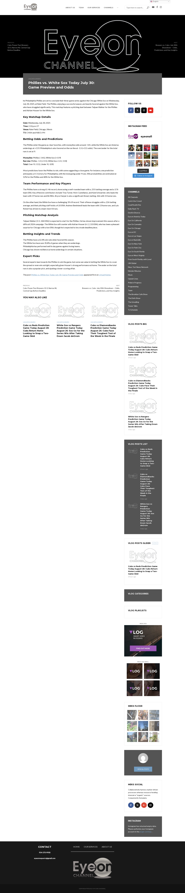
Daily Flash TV (133, 209)
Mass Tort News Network (138, 267)
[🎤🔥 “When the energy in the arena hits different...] (147, 163)
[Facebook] (131, 110)
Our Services (93, 8)
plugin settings (146, 832)
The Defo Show (134, 298)
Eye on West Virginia (136, 255)
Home (76, 846)
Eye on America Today (136, 216)
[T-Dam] (132, 737)
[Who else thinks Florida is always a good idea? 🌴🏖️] (155, 155)
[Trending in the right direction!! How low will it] (155, 148)
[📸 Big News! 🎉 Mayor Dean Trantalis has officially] (131, 163)
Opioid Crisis (133, 279)
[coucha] (143, 737)
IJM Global (132, 263)
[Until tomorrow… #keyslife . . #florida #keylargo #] (139, 155)
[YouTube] (150, 110)
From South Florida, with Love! (140, 259)
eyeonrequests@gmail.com (44, 858)
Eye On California (135, 220)
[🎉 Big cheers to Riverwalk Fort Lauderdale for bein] (147, 155)
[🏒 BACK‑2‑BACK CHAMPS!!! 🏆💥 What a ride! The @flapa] (147, 148)
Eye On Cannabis (134, 224)
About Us (70, 8)
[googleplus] (144, 805)
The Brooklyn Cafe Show (137, 294)
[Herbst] (143, 715)
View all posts (143, 769)
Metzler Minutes (134, 271)
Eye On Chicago (134, 228)
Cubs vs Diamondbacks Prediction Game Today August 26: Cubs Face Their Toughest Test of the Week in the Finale (103, 330)
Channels (108, 8)
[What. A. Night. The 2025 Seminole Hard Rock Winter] (139, 148)
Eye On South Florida (136, 251)
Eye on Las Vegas (135, 236)
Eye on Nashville (134, 240)
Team (81, 8)
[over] (132, 715)
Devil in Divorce (134, 213)
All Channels (133, 197)
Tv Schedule (133, 310)
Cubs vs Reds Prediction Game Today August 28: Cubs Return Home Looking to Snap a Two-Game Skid (36, 330)
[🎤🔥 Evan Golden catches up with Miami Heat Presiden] (139, 163)
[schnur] (154, 715)
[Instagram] (144, 110)
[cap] (154, 726)
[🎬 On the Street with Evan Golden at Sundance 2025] (155, 163)
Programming (133, 286)
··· (117, 8)
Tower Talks (133, 306)
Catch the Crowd (135, 201)
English (155, 1)
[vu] (132, 726)
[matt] (143, 726)
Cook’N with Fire (134, 205)
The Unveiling (133, 302)
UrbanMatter (105, 275)
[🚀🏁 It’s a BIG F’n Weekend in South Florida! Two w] (131, 155)
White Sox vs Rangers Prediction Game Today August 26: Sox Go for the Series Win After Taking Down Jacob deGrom (71, 330)
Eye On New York (135, 244)
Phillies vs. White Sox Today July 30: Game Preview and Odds (57, 275)
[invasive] (154, 737)
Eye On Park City (134, 248)
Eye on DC (132, 232)
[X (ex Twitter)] (137, 110)
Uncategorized (34, 79)
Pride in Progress (134, 283)
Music (130, 275)
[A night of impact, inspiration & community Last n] (131, 148)
